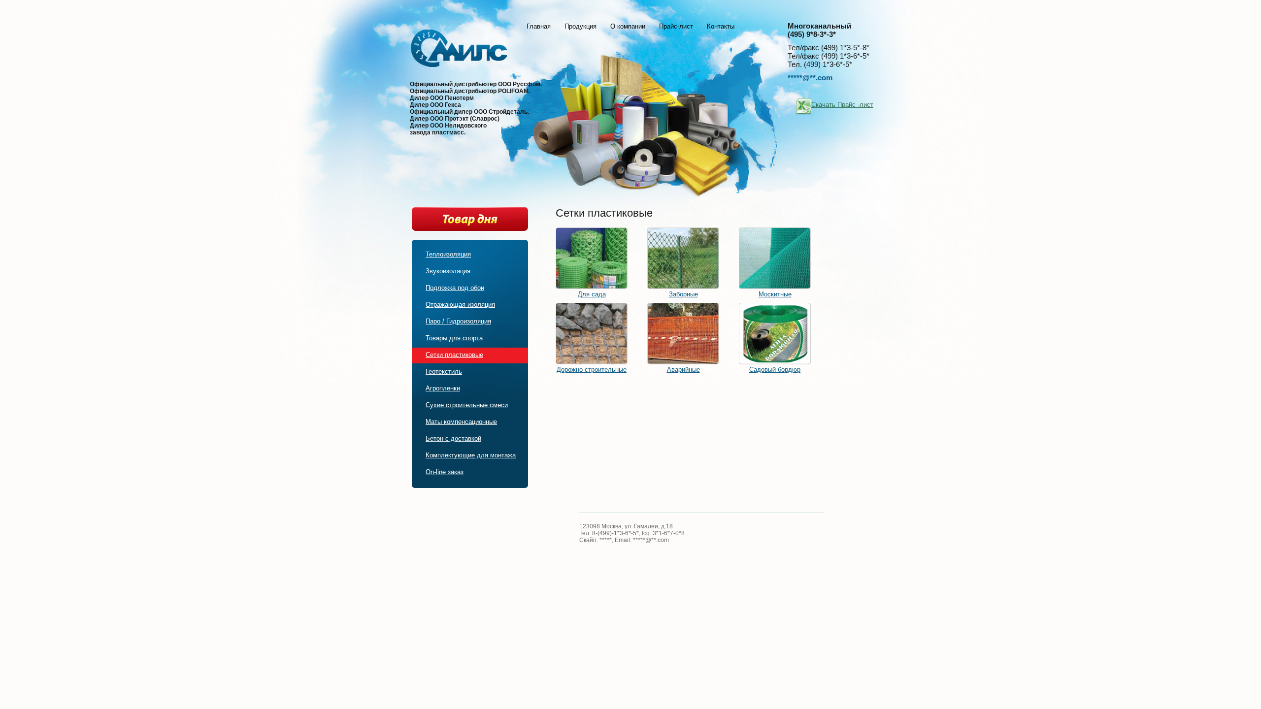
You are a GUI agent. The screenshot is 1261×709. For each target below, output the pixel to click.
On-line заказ (445, 472)
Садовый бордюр (774, 369)
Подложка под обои (455, 287)
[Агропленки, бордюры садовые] (775, 362)
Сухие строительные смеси (467, 405)
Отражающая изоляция (460, 304)
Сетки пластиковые (454, 354)
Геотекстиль (444, 371)
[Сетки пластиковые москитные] (775, 286)
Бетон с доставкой (453, 438)
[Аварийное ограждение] (683, 362)
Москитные (775, 294)
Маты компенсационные (461, 421)
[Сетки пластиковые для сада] (592, 286)
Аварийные (683, 369)
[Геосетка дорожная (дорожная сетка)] (592, 362)
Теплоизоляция (448, 254)
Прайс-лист (676, 26)
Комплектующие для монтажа (471, 455)
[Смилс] (459, 51)
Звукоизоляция (448, 271)
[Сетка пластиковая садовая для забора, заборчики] (683, 286)
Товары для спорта (454, 338)
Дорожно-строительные (592, 369)
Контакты (720, 26)
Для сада (592, 294)
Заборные (683, 294)
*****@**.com (810, 77)
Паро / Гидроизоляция (458, 321)
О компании (627, 26)
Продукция (580, 26)
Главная (539, 26)
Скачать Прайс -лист (842, 104)
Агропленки (443, 388)
